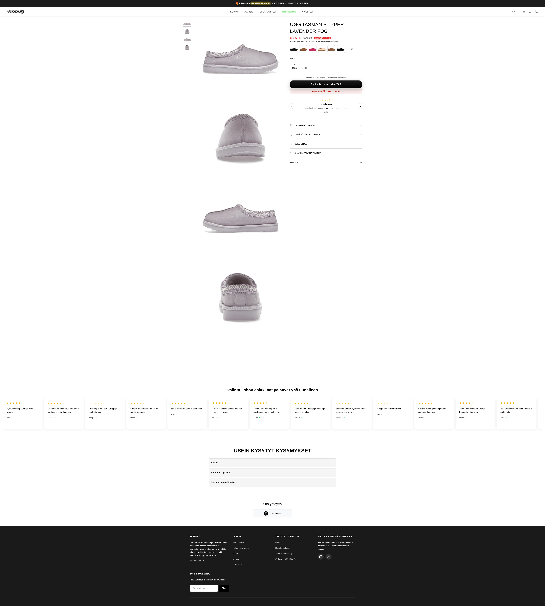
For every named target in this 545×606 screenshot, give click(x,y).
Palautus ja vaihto (241, 548)
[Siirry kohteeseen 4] (187, 47)
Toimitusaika (238, 542)
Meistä (236, 559)
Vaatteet (249, 12)
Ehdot (278, 542)
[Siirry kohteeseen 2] (187, 31)
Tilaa (224, 588)
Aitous (235, 553)
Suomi (512, 12)
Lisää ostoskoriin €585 (328, 84)
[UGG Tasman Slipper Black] (341, 49)
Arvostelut (308, 12)
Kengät (234, 12)
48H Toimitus (289, 12)
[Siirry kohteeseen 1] (187, 24)
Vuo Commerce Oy (283, 553)
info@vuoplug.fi (197, 561)
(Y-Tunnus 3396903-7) (285, 559)
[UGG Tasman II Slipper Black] (294, 49)
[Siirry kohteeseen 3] (187, 39)
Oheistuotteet (268, 12)
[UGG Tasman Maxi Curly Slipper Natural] (322, 49)
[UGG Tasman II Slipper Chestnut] (303, 49)
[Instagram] (321, 557)
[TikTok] (329, 557)
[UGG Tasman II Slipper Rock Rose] (313, 49)
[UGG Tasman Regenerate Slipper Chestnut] (331, 49)
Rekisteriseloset (282, 548)
